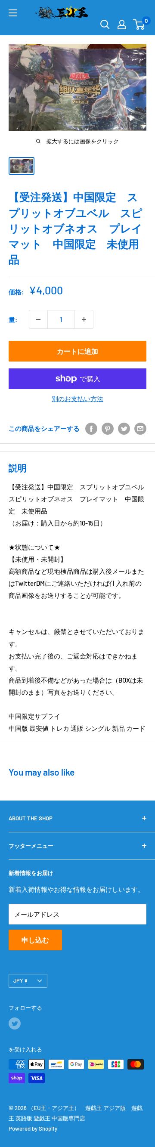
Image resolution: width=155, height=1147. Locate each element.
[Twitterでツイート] (124, 428)
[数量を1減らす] (38, 319)
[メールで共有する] (140, 428)
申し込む (35, 940)
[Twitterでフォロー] (15, 1023)
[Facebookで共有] (91, 428)
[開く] (105, 24)
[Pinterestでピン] (108, 428)
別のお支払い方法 (77, 398)
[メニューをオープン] (13, 12)
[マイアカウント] (122, 24)
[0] (139, 24)
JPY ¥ (20, 980)
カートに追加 (77, 351)
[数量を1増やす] (84, 319)
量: (13, 319)
